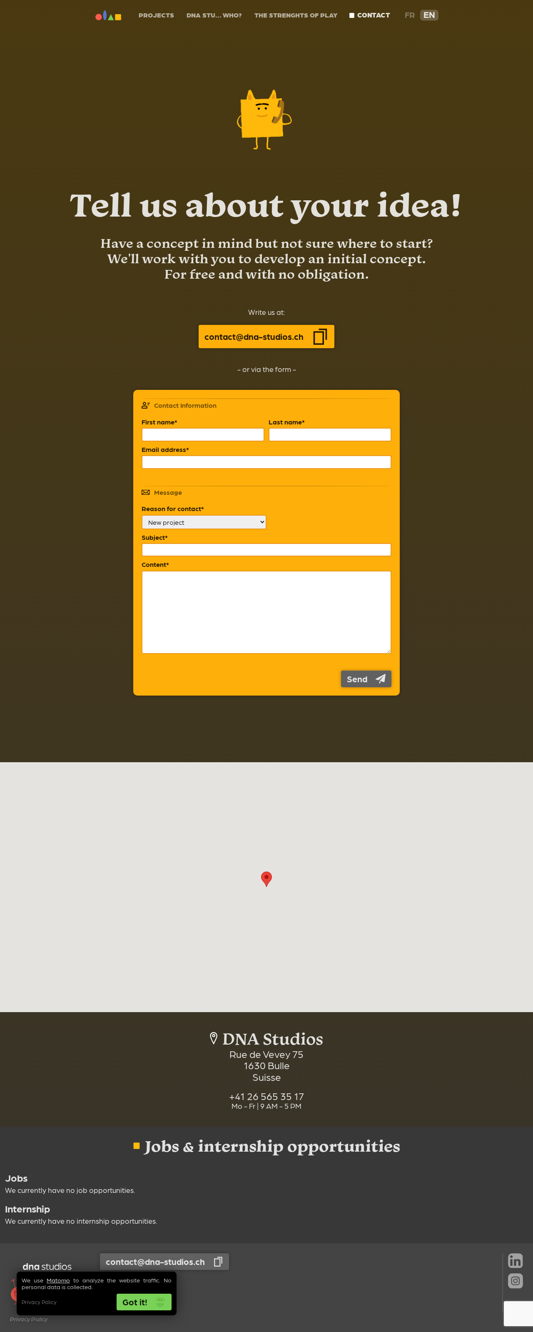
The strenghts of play (296, 15)
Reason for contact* (173, 508)
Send (357, 678)
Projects (156, 15)
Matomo (58, 1280)
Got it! (134, 1302)
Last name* (287, 422)
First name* (159, 422)
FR (410, 15)
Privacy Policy (39, 1302)
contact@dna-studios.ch (254, 336)
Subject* (155, 537)
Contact (373, 15)
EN (429, 14)
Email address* (165, 449)
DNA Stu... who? (214, 15)
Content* (155, 564)
